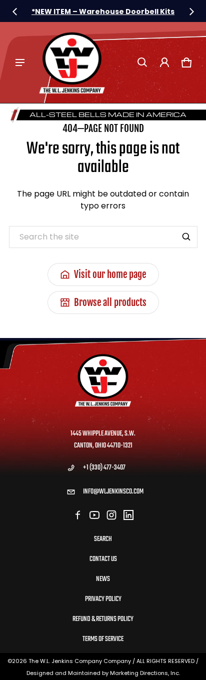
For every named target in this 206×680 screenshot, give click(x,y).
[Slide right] (192, 12)
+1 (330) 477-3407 (104, 468)
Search (103, 539)
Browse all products (110, 302)
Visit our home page (110, 274)
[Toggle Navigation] (20, 63)
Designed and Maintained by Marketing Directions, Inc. (103, 673)
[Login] (165, 63)
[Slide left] (15, 12)
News (103, 579)
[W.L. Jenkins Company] (72, 63)
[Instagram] (112, 515)
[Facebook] (78, 515)
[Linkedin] (128, 515)
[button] (143, 63)
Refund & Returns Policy (103, 619)
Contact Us (103, 559)
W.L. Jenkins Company (71, 661)
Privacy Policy (103, 599)
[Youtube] (94, 515)
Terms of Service (103, 639)
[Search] (187, 237)
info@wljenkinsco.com (113, 492)
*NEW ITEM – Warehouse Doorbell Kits (103, 11)
